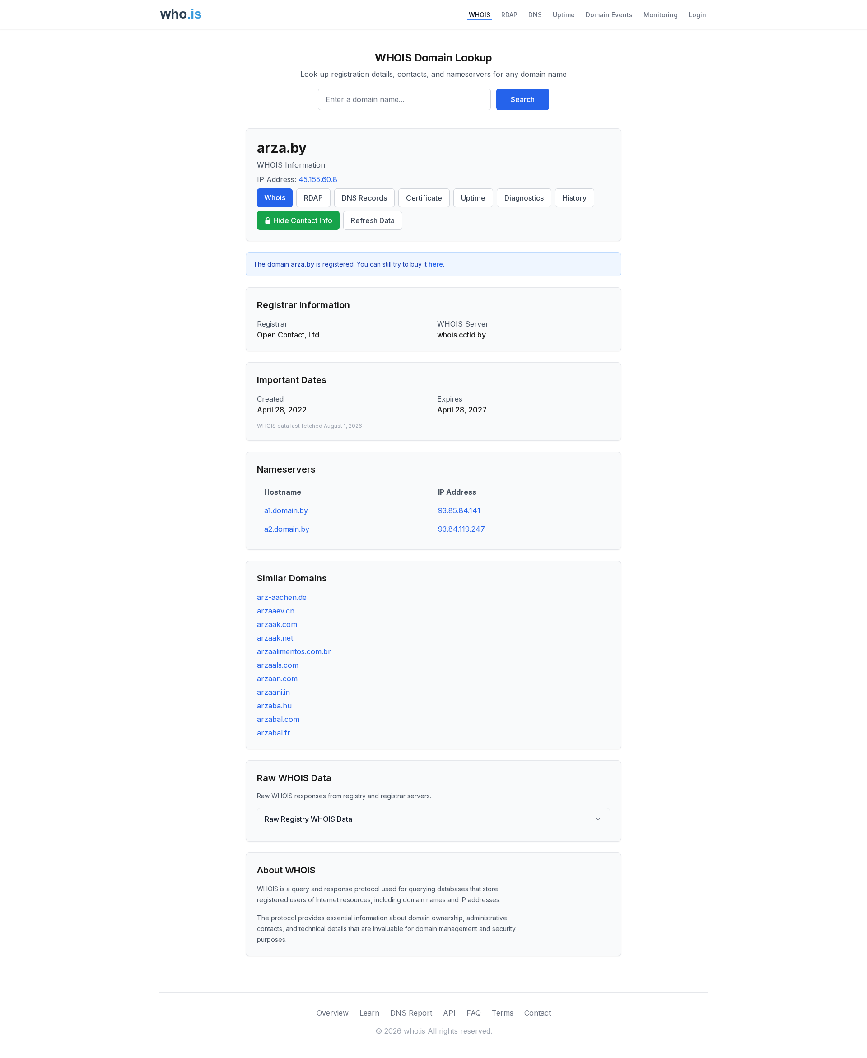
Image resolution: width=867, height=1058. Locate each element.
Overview (333, 1012)
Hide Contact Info (302, 220)
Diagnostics (524, 197)
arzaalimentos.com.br (294, 651)
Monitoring (660, 15)
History (575, 197)
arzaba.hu (274, 705)
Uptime (564, 15)
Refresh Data (373, 220)
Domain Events (609, 15)
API (449, 1012)
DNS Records (364, 197)
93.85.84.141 (459, 510)
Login (697, 15)
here (436, 264)
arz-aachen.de (282, 597)
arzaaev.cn (275, 610)
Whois (274, 197)
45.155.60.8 (317, 179)
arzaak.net (275, 637)
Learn (369, 1012)
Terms (502, 1012)
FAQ (473, 1012)
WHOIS (479, 15)
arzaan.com (277, 678)
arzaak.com (277, 624)
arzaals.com (277, 664)
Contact (537, 1012)
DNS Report (411, 1012)
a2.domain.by (286, 529)
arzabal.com (278, 719)
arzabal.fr (273, 732)
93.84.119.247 (461, 529)
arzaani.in (273, 692)
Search (523, 99)
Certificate (424, 197)
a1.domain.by (286, 510)
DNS (535, 15)
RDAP (509, 15)
